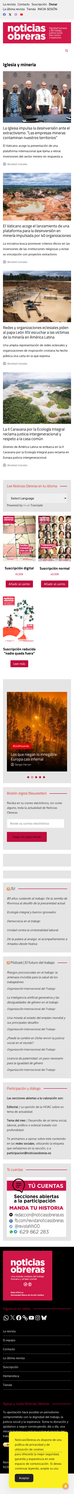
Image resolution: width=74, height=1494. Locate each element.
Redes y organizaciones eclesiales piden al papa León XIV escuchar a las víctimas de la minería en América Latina (36, 332)
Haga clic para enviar (27, 837)
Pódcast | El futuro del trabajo (32, 962)
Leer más (19, 664)
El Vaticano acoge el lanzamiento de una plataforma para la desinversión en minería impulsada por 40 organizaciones (37, 230)
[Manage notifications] (66, 1486)
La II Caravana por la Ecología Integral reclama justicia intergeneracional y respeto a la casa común (34, 434)
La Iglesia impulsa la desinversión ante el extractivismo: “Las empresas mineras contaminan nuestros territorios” (36, 133)
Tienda (31, 9)
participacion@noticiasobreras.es (29, 1153)
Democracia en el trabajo (23, 921)
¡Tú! (12, 888)
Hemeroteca (11, 1376)
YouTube (21, 14)
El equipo (9, 1340)
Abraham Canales (17, 164)
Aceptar (24, 1478)
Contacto (24, 4)
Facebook (4, 14)
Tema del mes (16, 1120)
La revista (9, 4)
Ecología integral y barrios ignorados (31, 912)
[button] (28, 777)
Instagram (15, 14)
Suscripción (39, 4)
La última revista (14, 9)
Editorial (12, 1107)
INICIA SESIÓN (47, 9)
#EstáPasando (21, 746)
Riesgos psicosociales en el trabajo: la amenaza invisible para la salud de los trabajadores (32, 977)
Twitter (10, 14)
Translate (37, 505)
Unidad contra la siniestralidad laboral (32, 930)
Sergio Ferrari (23, 764)
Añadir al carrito (19, 584)
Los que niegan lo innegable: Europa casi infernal (34, 756)
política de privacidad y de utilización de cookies (32, 1447)
